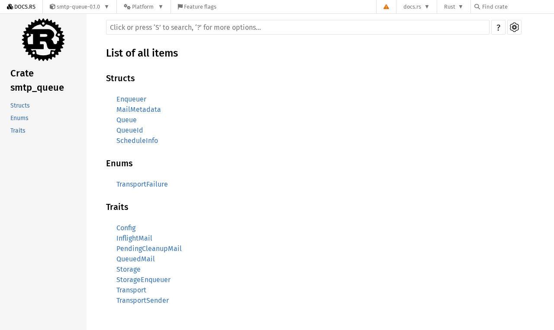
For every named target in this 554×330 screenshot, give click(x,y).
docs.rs (412, 6)
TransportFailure (142, 184)
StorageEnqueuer (143, 280)
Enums (19, 118)
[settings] (514, 27)
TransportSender (142, 300)
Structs (20, 105)
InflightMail (134, 238)
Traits (18, 130)
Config (125, 228)
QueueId (129, 130)
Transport (131, 290)
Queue (126, 120)
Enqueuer (131, 99)
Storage (128, 269)
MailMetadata (138, 109)
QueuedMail (135, 259)
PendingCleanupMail (149, 248)
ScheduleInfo (137, 140)
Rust (449, 6)
